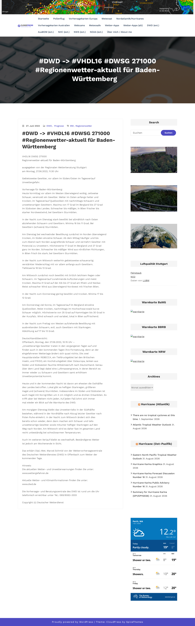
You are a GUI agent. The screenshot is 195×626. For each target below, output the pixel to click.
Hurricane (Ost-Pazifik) (155, 443)
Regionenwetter (84, 126)
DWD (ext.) (153, 25)
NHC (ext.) (64, 32)
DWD (49, 126)
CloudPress (113, 622)
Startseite (43, 18)
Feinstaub (136, 273)
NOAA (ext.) (96, 32)
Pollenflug (59, 18)
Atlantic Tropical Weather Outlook (152, 424)
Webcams (79, 25)
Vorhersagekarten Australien (54, 25)
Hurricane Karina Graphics (147, 464)
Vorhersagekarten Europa (83, 18)
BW (72, 126)
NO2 (133, 276)
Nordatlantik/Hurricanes (130, 18)
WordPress (86, 622)
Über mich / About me (119, 32)
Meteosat (107, 18)
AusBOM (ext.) (46, 32)
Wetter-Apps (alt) (133, 25)
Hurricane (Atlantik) (155, 404)
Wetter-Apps (112, 25)
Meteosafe (95, 25)
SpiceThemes (134, 622)
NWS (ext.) (80, 32)
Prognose (59, 126)
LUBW (146, 280)
